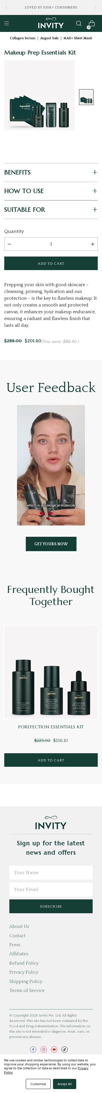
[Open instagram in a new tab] (44, 1049)
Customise (38, 1084)
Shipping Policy (25, 981)
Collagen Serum (22, 38)
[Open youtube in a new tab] (54, 1049)
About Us (19, 926)
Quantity (14, 231)
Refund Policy (24, 963)
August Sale (49, 38)
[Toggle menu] (6, 23)
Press (14, 944)
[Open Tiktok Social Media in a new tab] (64, 1049)
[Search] (78, 23)
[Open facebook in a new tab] (33, 1049)
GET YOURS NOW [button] (51, 544)
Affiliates (18, 953)
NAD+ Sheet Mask (77, 38)
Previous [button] (6, 7)
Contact (17, 935)
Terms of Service (27, 990)
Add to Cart (51, 760)
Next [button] (95, 7)
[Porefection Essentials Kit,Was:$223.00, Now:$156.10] (51, 672)
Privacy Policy (23, 972)
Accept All (65, 1084)
